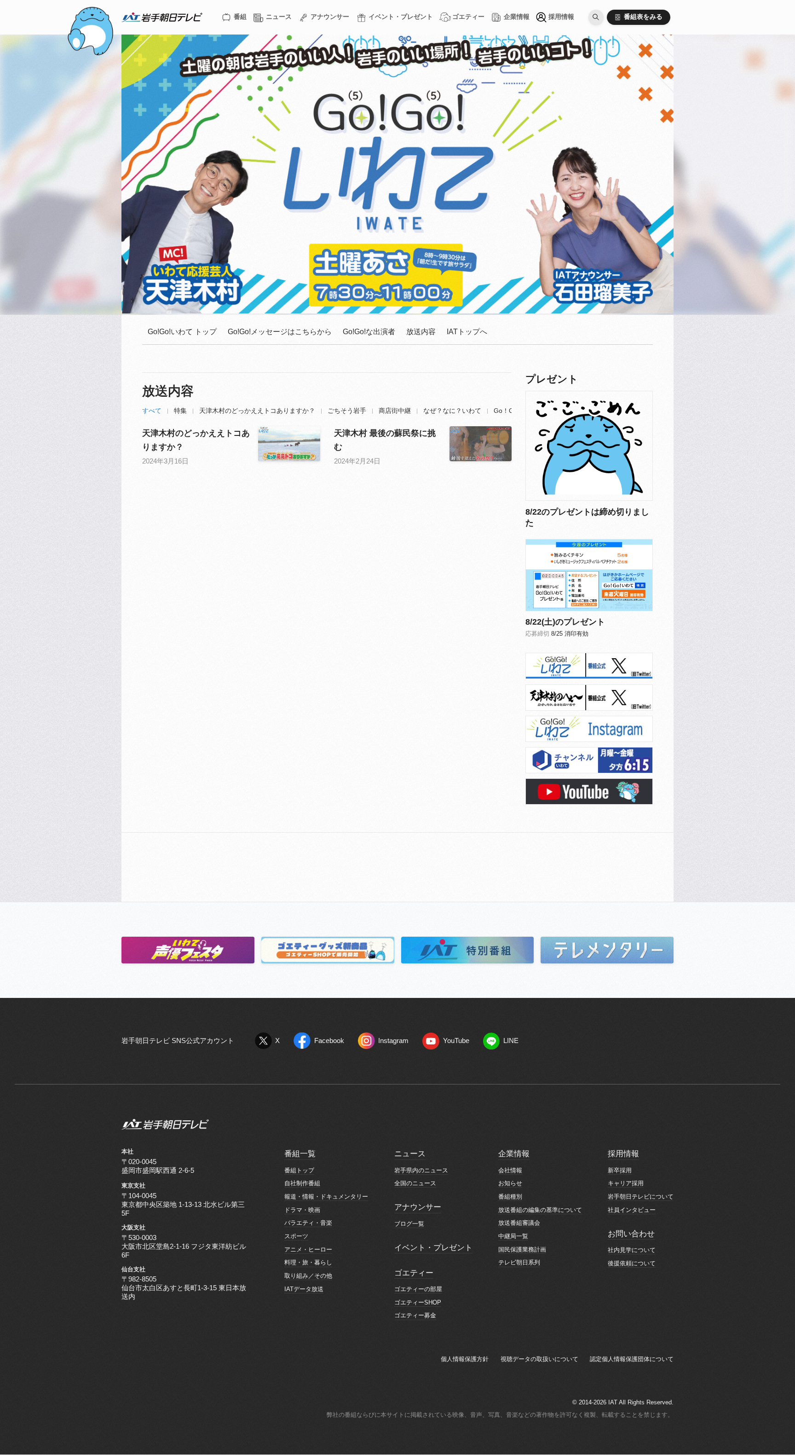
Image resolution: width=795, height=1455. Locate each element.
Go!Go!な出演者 (369, 332)
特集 (180, 410)
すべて (151, 410)
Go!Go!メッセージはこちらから (280, 332)
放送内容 (421, 332)
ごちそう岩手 (347, 410)
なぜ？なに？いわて (452, 410)
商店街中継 (395, 410)
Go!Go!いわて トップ (182, 332)
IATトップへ (467, 332)
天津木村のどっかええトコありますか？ (257, 410)
